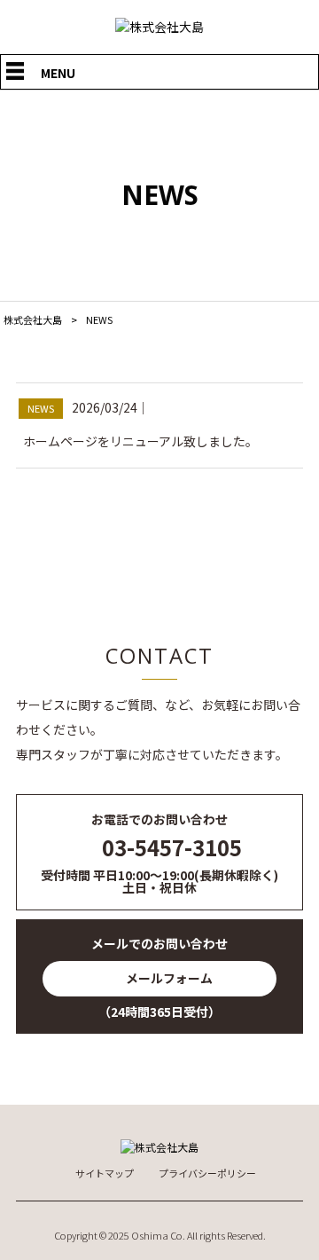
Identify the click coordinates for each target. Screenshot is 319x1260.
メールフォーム (169, 978)
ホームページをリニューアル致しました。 (140, 441)
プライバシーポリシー (207, 1173)
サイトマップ (104, 1173)
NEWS (40, 408)
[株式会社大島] (159, 26)
